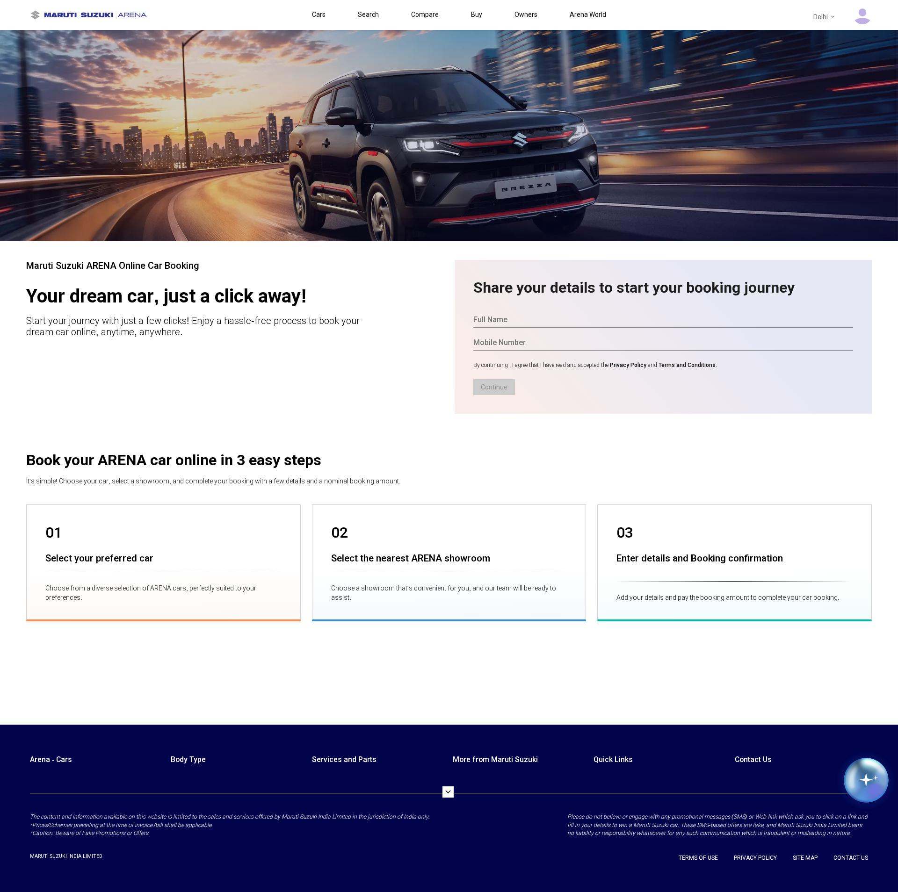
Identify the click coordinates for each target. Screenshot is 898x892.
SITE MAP (805, 858)
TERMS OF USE (698, 858)
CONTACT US (850, 858)
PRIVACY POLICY (755, 858)
